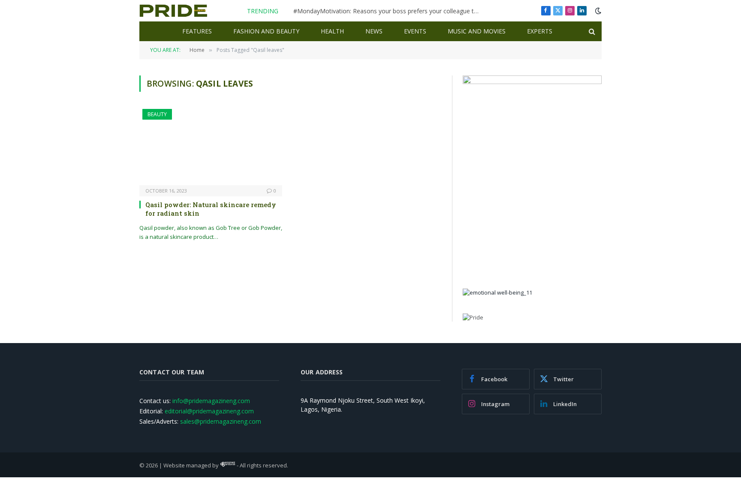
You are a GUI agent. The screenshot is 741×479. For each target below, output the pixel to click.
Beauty (157, 114)
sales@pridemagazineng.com (220, 421)
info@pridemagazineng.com (211, 401)
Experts (539, 31)
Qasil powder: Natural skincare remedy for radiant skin (210, 208)
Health (332, 31)
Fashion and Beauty (266, 31)
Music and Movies (477, 31)
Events (415, 31)
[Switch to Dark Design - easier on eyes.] (597, 10)
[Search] (591, 31)
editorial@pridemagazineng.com (209, 411)
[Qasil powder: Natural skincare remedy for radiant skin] (210, 147)
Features (197, 31)
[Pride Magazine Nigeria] (173, 10)
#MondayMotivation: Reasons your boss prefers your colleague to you (389, 11)
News (374, 31)
